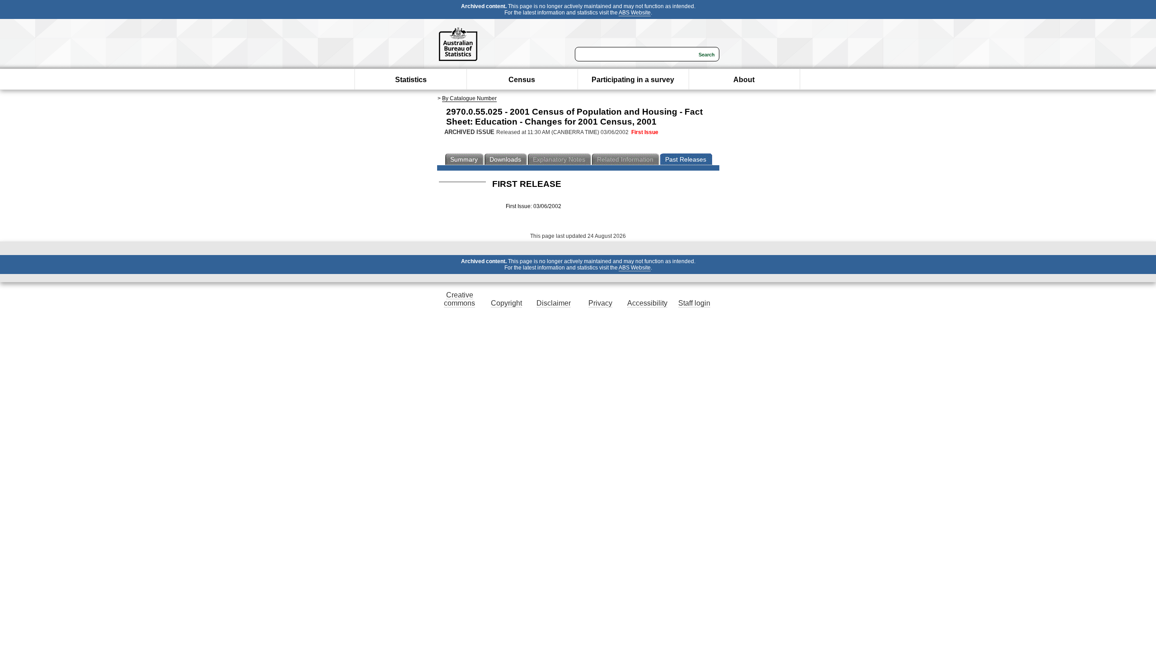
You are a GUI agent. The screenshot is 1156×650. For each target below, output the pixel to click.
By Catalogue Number (469, 98)
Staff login (694, 303)
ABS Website (635, 12)
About (744, 80)
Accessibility (647, 303)
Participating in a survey (633, 80)
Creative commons (459, 299)
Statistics (411, 80)
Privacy (600, 303)
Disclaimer (553, 303)
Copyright (506, 303)
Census (521, 80)
